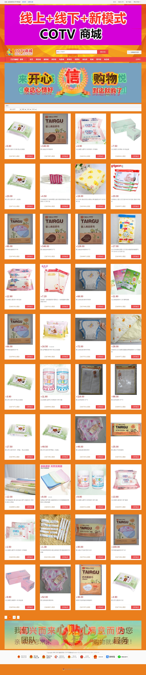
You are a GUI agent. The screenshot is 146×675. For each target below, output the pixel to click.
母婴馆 (77, 59)
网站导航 (136, 2)
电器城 (61, 59)
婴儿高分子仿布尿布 (117, 450)
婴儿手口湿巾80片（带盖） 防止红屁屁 (17, 450)
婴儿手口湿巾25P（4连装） (13, 199)
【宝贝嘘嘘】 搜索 (16, 59)
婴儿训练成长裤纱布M (82, 450)
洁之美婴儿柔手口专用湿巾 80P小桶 (87, 500)
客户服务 (128, 2)
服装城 (46, 59)
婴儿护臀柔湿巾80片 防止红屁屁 (50, 350)
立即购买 (29, 156)
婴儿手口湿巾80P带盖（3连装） (50, 450)
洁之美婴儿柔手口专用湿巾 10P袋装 (16, 550)
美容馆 (53, 59)
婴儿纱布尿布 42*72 (82, 400)
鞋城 (91, 59)
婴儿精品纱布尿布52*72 (47, 249)
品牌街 (138, 59)
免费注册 (30, 2)
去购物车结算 (135, 52)
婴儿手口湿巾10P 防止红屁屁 (14, 400)
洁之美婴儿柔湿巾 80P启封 (13, 299)
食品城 (106, 59)
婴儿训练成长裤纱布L (47, 600)
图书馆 (98, 59)
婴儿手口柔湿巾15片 (117, 600)
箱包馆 (84, 59)
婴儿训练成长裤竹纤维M (83, 299)
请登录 (24, 2)
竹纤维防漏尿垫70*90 (11, 249)
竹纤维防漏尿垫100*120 (118, 550)
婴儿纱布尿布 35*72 (117, 400)
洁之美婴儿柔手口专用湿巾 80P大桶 (51, 400)
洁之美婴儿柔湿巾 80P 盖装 (119, 500)
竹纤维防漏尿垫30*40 (11, 350)
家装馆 (69, 59)
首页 (114, 2)
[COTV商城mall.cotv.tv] (20, 52)
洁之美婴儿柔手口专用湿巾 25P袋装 (87, 149)
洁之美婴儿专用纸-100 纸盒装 (120, 149)
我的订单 (121, 2)
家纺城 (38, 59)
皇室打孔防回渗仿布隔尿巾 (84, 600)
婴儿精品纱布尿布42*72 (83, 249)
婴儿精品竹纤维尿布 (46, 149)
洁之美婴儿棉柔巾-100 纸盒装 (14, 600)
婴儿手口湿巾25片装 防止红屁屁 (15, 149)
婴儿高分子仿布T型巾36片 (84, 550)
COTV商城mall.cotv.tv (71, 652)
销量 (23, 109)
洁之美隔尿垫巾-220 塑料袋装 (120, 299)
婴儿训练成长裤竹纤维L (83, 350)
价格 (28, 109)
